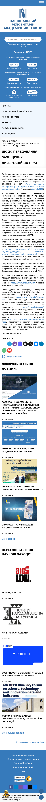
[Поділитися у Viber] (14, 344)
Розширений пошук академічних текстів (23, 45)
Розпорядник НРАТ (23, 767)
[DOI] (29, 779)
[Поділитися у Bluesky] (36, 344)
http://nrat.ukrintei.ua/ (33, 307)
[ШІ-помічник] (6, 794)
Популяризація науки (13, 128)
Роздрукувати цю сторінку (30, 742)
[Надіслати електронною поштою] (4, 350)
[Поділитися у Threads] (25, 344)
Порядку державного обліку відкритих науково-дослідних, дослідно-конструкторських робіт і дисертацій (23, 251)
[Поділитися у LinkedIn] (41, 344)
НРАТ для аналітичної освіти (17, 111)
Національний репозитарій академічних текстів (23, 24)
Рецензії (6, 122)
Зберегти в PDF (14, 357)
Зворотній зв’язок (23, 763)
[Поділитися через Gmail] (9, 350)
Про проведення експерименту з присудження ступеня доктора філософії (23, 186)
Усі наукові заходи (13, 732)
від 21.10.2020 (37, 189)
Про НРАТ (7, 106)
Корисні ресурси (10, 117)
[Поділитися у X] (30, 344)
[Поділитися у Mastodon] (20, 344)
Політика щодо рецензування (23, 759)
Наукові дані (8, 133)
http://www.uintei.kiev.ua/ (23, 283)
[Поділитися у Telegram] (9, 344)
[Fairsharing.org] (20, 781)
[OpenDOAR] (20, 778)
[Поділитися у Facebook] (4, 344)
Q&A (23, 771)
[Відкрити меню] (41, 2)
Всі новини (9, 539)
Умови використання (23, 755)
